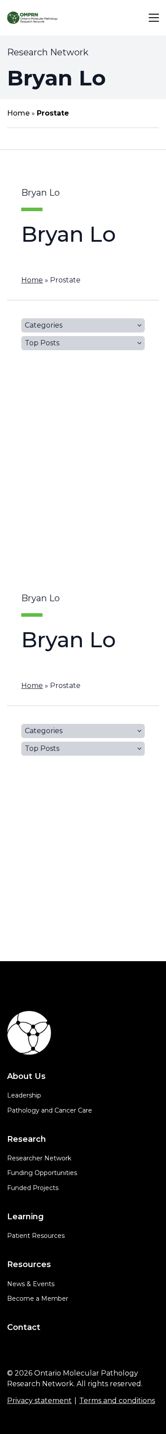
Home (18, 113)
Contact (23, 1327)
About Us (26, 1076)
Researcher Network (39, 1158)
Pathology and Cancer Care (49, 1110)
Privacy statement (39, 1400)
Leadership (24, 1095)
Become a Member (37, 1299)
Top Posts (42, 343)
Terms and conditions (117, 1400)
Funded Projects (32, 1188)
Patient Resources (36, 1236)
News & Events (30, 1284)
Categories (43, 325)
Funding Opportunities (42, 1173)
